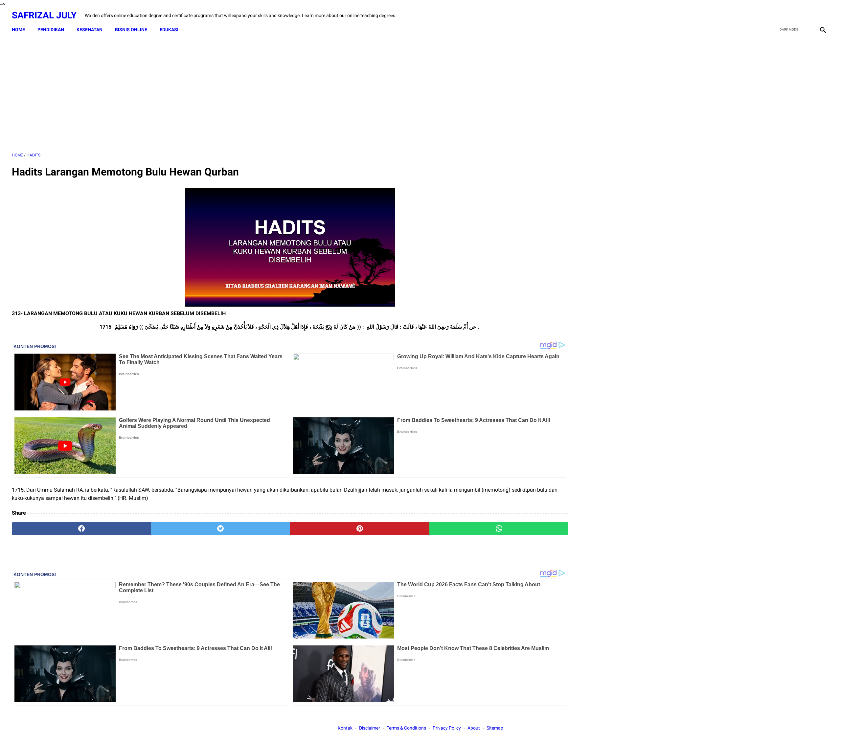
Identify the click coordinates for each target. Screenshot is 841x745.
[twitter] (791, 15)
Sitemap (495, 728)
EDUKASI (169, 29)
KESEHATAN (89, 29)
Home (18, 29)
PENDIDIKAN (50, 29)
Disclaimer (369, 728)
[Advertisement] (290, 94)
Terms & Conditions (406, 728)
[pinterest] (359, 528)
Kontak (345, 728)
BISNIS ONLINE (131, 29)
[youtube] (807, 15)
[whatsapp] (499, 528)
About (473, 728)
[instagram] (822, 15)
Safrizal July (44, 15)
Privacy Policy (447, 728)
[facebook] (776, 15)
